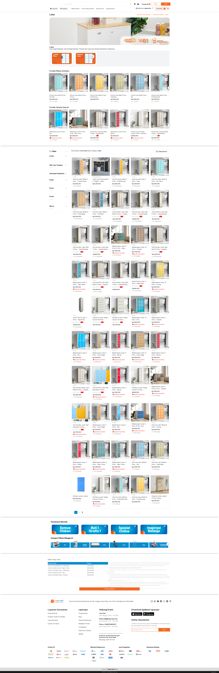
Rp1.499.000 (90, 570)
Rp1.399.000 (90, 572)
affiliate (81, 634)
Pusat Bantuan (52, 613)
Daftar (165, 4)
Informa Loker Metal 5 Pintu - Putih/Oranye (58, 565)
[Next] (82, 512)
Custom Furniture (53, 623)
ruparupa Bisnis (110, 8)
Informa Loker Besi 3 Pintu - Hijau (56, 572)
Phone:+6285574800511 (107, 624)
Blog (80, 617)
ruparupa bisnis (53, 620)
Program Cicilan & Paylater (56, 617)
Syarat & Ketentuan (85, 620)
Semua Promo (100, 8)
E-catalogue (82, 627)
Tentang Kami (83, 613)
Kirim (164, 630)
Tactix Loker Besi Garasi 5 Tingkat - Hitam (58, 568)
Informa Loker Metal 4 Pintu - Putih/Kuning (58, 570)
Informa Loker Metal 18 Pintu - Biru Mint (58, 575)
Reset (66, 151)
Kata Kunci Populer (85, 630)
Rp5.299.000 (90, 568)
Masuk (155, 4)
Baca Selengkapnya (110, 589)
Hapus (51, 158)
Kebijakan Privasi (84, 623)
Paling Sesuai (163, 151)
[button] (66, 156)
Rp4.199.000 (90, 575)
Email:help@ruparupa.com (108, 619)
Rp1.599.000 (90, 565)
